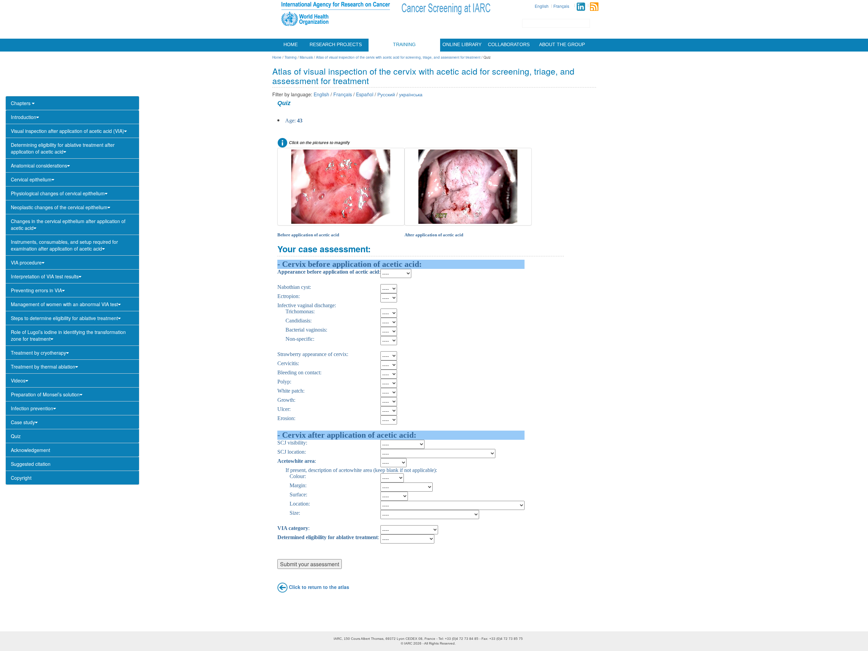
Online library (461, 44)
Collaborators (509, 44)
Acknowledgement (30, 450)
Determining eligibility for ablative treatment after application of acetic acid (63, 148)
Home (290, 44)
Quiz (16, 436)
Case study (23, 422)
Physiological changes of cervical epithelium (58, 193)
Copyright (21, 477)
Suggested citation (31, 463)
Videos (18, 380)
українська (410, 94)
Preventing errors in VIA (36, 290)
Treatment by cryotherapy (38, 352)
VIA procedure (26, 262)
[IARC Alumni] (580, 6)
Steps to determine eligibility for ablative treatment (64, 318)
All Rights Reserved (439, 643)
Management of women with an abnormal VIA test (64, 304)
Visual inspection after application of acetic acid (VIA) (67, 130)
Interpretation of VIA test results (45, 276)
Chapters (21, 103)
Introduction (23, 117)
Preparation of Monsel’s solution (45, 394)
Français (561, 6)
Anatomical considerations (39, 165)
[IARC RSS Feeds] (594, 6)
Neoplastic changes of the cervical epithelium (59, 207)
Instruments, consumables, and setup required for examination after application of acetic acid (64, 245)
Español (364, 94)
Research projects (336, 44)
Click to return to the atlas (319, 586)
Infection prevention (32, 408)
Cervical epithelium (31, 179)
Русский (386, 94)
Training (404, 44)
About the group (562, 44)
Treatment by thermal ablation (43, 366)
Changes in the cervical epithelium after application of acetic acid (68, 224)
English (542, 6)
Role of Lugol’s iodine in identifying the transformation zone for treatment (68, 335)
